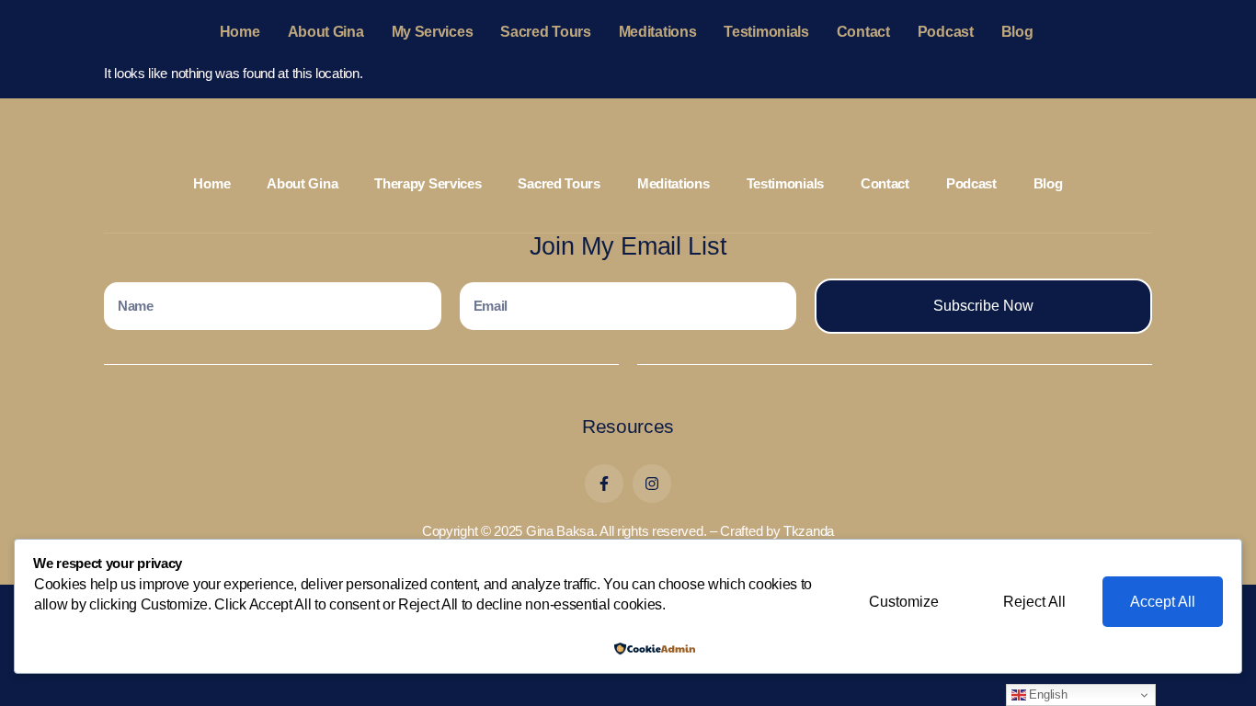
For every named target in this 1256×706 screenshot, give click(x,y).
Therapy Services (427, 183)
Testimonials (766, 32)
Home (240, 32)
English (1047, 694)
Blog (1017, 32)
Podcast (946, 32)
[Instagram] (652, 483)
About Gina (326, 32)
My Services (433, 32)
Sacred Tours (545, 32)
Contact (863, 32)
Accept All (1162, 601)
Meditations (658, 32)
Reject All (1034, 601)
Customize (904, 601)
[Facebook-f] (604, 483)
